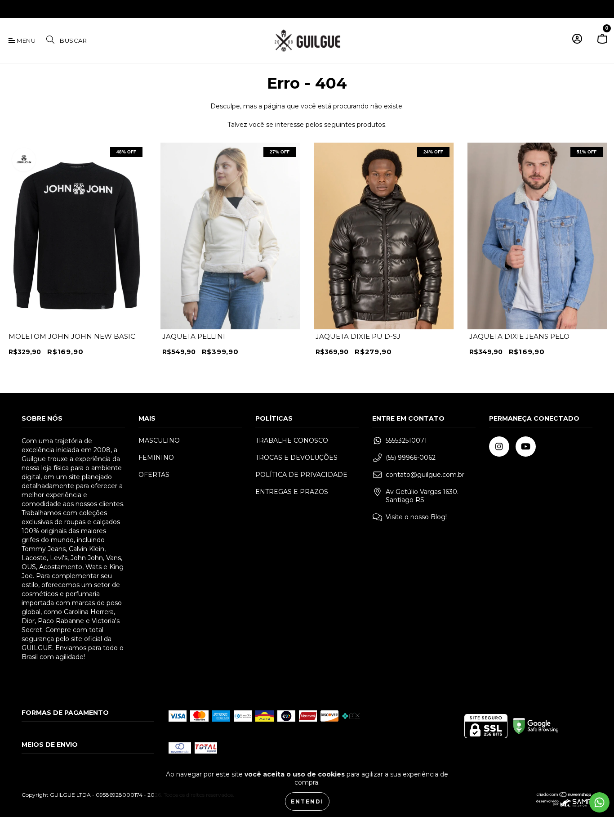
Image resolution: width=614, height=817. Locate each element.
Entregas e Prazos (291, 492)
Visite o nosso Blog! (416, 517)
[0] (602, 42)
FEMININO (156, 457)
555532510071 (406, 440)
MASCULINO (159, 440)
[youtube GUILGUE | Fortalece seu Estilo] (26, 8)
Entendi (307, 801)
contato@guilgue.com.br (425, 475)
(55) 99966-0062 (411, 457)
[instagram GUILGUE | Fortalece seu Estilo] (13, 8)
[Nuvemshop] (564, 795)
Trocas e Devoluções (296, 457)
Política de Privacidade (301, 475)
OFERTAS (153, 475)
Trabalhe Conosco (291, 440)
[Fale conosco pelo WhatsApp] (599, 802)
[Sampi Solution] (564, 804)
